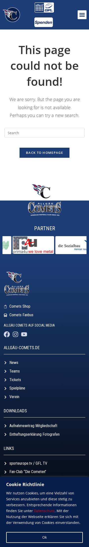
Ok (44, 537)
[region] (44, 512)
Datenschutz (44, 510)
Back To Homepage (44, 152)
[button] (82, 14)
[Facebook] (7, 334)
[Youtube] (24, 334)
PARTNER (44, 228)
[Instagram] (15, 334)
